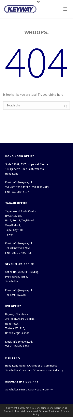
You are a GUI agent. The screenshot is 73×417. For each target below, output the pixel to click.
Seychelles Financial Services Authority (29, 389)
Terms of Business (49, 411)
